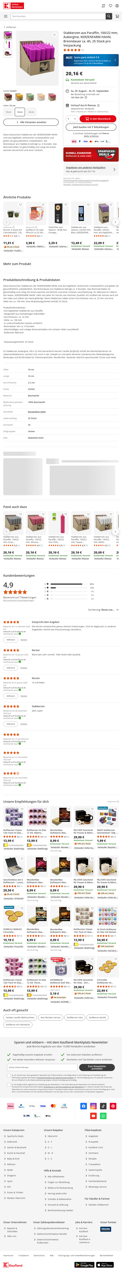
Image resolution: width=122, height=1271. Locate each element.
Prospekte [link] (93, 1141)
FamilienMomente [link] (98, 1181)
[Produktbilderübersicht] (7, 58)
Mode (10, 1169)
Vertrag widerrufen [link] (57, 1193)
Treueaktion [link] (94, 1164)
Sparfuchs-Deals (15, 1136)
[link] (103, 5)
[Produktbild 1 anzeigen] (8, 35)
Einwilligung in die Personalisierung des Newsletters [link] (64, 1087)
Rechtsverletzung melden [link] (60, 1210)
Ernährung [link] (94, 1175)
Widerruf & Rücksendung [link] (60, 1187)
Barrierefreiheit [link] (106, 1255)
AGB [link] (51, 1255)
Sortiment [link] (93, 1153)
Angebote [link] (93, 1136)
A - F (50, 1141)
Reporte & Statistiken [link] (12, 1230)
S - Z (50, 1158)
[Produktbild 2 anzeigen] (8, 44)
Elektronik (12, 1141)
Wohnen (11, 1164)
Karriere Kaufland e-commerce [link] (85, 1239)
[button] (69, 584)
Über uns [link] (11, 1236)
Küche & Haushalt (16, 1153)
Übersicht (52, 1136)
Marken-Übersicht (16, 1198)
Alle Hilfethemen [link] (56, 1176)
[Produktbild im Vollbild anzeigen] (37, 58)
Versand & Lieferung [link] (58, 1204)
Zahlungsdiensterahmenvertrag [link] (53, 1228)
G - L (50, 1147)
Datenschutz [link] (39, 1255)
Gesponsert (7, 227)
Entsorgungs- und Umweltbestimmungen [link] (76, 1255)
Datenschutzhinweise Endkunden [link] (47, 1241)
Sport (9, 1181)
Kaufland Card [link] (96, 1147)
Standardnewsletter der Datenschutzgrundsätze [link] (55, 1077)
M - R (50, 1153)
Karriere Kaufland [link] (83, 1230)
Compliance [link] (23, 1255)
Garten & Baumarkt (16, 1147)
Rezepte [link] (93, 1158)
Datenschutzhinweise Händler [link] (52, 1233)
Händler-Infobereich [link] (99, 1204)
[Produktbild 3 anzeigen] (8, 54)
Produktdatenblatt (16, 845)
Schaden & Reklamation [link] (59, 1199)
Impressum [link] (8, 1255)
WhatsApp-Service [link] (98, 1186)
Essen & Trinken (15, 1192)
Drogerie (11, 1175)
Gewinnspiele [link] (95, 1169)
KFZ (9, 1186)
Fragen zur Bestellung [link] (59, 1182)
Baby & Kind (13, 1158)
